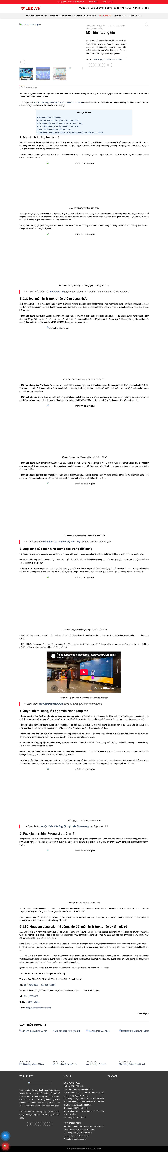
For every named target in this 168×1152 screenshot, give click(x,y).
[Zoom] (22, 62)
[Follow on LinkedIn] (46, 1124)
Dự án (128, 8)
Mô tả (22, 87)
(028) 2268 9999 (31, 996)
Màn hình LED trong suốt (85, 15)
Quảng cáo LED (135, 15)
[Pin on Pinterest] (101, 65)
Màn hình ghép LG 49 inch (96, 1064)
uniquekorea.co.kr (79, 1139)
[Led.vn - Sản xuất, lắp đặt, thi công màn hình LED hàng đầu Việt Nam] (30, 8)
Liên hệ (145, 8)
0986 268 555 (34, 1002)
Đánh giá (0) (31, 87)
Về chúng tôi (97, 8)
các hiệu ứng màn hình (51, 703)
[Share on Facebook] (88, 65)
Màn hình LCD (120, 15)
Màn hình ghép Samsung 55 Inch (132, 1064)
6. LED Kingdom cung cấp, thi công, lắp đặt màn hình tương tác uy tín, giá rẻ (70, 132)
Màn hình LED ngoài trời (36, 15)
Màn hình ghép (105, 15)
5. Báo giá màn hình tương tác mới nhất (54, 129)
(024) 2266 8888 (48, 985)
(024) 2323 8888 (31, 985)
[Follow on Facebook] (29, 1124)
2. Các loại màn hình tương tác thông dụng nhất (57, 120)
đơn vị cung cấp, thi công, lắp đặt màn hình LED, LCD (58, 102)
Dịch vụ (108, 8)
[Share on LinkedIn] (110, 65)
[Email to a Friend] (97, 65)
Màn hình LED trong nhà (60, 15)
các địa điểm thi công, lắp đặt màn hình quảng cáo (66, 826)
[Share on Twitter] (93, 65)
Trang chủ (84, 8)
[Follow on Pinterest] (42, 1124)
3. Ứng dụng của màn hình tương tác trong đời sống (59, 123)
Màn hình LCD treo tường (113, 59)
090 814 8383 (79, 1117)
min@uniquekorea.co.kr (78, 1136)
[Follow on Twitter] (33, 1124)
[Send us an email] (37, 1124)
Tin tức (136, 8)
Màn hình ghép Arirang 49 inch (65, 1064)
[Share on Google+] (106, 65)
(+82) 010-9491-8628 (82, 1133)
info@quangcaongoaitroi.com (38, 1008)
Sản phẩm (119, 8)
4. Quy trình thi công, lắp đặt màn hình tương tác (58, 126)
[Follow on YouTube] (51, 1124)
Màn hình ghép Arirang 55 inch (31, 1064)
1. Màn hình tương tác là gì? (49, 117)
